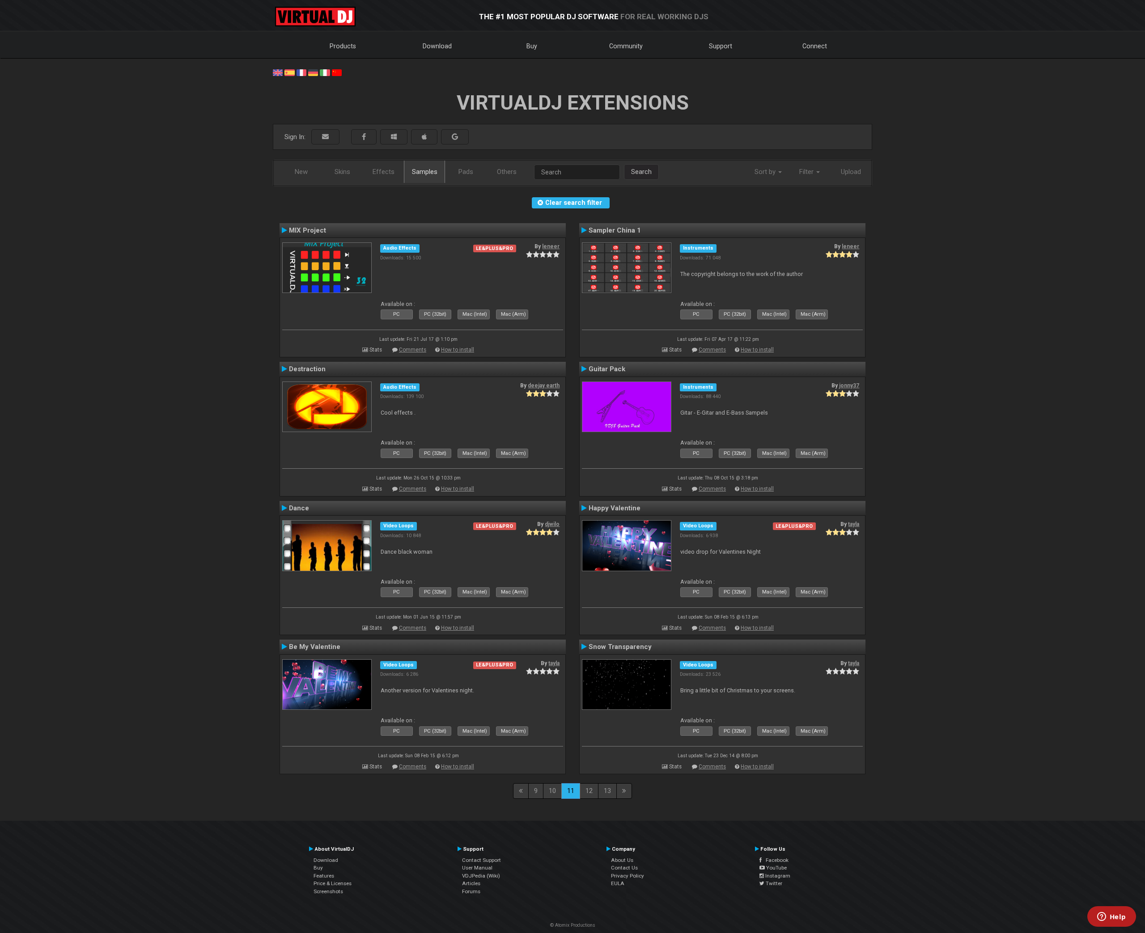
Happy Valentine (614, 508)
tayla (853, 524)
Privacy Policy (627, 876)
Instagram (777, 876)
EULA (617, 883)
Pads (465, 172)
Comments (412, 350)
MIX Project (307, 230)
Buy (531, 46)
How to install (457, 350)
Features (324, 876)
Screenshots (328, 891)
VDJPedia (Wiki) (481, 876)
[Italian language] (325, 72)
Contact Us (624, 868)
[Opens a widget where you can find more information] (1111, 917)
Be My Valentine (314, 647)
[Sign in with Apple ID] (424, 137)
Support (720, 46)
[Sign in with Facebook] (364, 137)
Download (437, 46)
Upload (851, 172)
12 (589, 791)
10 (552, 791)
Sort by (766, 172)
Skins (342, 172)
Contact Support (481, 860)
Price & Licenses (333, 883)
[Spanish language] (289, 72)
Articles (471, 883)
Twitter (773, 883)
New (301, 172)
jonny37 (849, 385)
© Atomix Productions (572, 925)
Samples (424, 172)
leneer (551, 246)
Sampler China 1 (615, 230)
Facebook (775, 860)
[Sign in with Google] (455, 137)
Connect (814, 46)
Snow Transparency (620, 647)
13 (607, 791)
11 (570, 791)
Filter (807, 172)
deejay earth (544, 385)
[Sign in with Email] (325, 137)
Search (641, 172)
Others (507, 172)
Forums (471, 891)
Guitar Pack (607, 369)
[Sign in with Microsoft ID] (393, 137)
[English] (278, 72)
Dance (299, 508)
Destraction (307, 369)
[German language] (313, 72)
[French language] (301, 72)
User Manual (477, 868)
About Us (622, 860)
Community (626, 46)
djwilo (552, 524)
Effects (383, 172)
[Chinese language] (337, 72)
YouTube (776, 868)
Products (343, 46)
